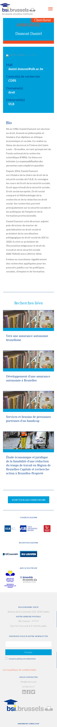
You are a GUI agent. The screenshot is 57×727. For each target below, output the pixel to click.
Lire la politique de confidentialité (19, 669)
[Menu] (50, 9)
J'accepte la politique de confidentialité (22, 659)
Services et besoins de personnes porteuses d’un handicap (28, 419)
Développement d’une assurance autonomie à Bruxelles (28, 378)
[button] (28, 652)
